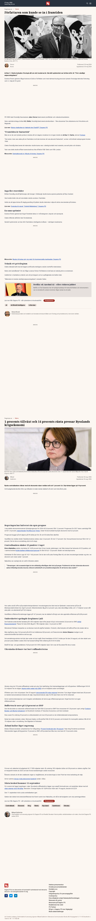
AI (6, 305)
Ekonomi (21, 806)
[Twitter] (11, 895)
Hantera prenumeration (56, 885)
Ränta (36, 806)
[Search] (87, 3)
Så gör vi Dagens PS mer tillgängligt (60, 909)
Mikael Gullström (17, 812)
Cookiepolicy (53, 896)
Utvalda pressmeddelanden (58, 887)
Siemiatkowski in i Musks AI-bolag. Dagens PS (28, 154)
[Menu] (90, 3)
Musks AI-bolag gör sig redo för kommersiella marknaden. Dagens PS (37, 259)
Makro (17, 418)
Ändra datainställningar (56, 911)
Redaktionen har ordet (56, 905)
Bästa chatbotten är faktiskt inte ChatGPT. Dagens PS (29, 127)
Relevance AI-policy (55, 900)
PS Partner (52, 907)
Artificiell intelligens (18, 305)
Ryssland (45, 806)
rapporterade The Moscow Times (28, 531)
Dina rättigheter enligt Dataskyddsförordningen (64, 898)
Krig (29, 806)
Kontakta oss (53, 889)
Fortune (82, 135)
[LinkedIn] (15, 895)
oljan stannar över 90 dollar (13, 788)
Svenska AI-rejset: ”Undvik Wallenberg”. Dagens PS (28, 206)
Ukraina (66, 806)
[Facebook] (6, 895)
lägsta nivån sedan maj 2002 (31, 688)
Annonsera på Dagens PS (57, 902)
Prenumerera (49, 300)
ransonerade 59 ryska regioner (46, 693)
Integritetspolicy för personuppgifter (61, 894)
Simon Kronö (16, 312)
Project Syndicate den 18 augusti (52, 729)
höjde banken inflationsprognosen (27, 550)
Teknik (17, 9)
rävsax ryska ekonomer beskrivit (25, 779)
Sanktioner (56, 806)
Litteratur (32, 305)
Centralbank (10, 806)
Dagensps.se (8, 9)
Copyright (52, 891)
